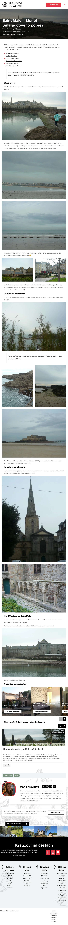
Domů (53, 911)
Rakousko (9, 875)
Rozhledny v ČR (44, 882)
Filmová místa (44, 877)
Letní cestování (8, 775)
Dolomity (9, 882)
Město (16, 775)
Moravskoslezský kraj (27, 882)
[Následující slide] (64, 719)
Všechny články (54, 913)
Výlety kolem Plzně (62, 873)
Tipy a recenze (44, 873)
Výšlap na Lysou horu (62, 894)
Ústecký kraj (27, 880)
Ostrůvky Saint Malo (11, 56)
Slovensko (9, 887)
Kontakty (53, 921)
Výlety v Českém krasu (62, 901)
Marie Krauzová (15, 910)
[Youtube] (54, 786)
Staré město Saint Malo (12, 53)
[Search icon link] (53, 4)
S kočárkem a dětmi (44, 884)
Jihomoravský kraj (27, 877)
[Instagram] (50, 786)
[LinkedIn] (47, 786)
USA (9, 880)
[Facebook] (43, 786)
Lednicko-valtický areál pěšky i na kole (61, 881)
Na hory (44, 889)
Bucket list (53, 919)
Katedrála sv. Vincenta (12, 58)
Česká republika (9, 873)
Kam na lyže (44, 887)
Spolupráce (54, 915)
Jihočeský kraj (27, 875)
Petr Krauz (8, 910)
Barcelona (9, 885)
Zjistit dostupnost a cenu (13, 712)
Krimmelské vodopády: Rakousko (62, 876)
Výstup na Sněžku (61, 885)
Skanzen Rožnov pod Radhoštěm (62, 898)
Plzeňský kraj (27, 873)
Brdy (9, 877)
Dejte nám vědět (55, 812)
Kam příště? (54, 917)
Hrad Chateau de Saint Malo (14, 61)
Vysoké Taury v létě (62, 891)
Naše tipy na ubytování (12, 63)
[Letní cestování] (5, 765)
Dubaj (9, 883)
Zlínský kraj (27, 885)
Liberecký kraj (27, 878)
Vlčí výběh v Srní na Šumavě (62, 888)
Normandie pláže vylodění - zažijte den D (23, 749)
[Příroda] (8, 765)
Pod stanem (44, 875)
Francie (18, 29)
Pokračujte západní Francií (13, 66)
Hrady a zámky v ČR (44, 879)
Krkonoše (9, 878)
